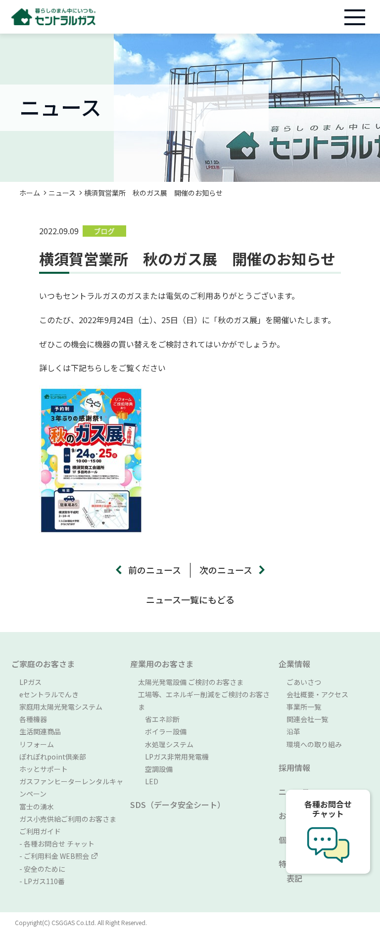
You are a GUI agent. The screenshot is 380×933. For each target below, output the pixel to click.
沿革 (293, 731)
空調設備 (155, 769)
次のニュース (225, 569)
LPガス (30, 682)
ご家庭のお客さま (43, 664)
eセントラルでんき (49, 694)
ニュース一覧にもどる (190, 599)
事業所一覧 (303, 707)
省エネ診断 (159, 719)
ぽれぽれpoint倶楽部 (52, 757)
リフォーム (36, 744)
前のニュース (154, 569)
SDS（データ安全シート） (177, 804)
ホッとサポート (43, 769)
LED (148, 781)
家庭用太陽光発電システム (60, 707)
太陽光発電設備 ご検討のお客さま (190, 682)
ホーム (29, 193)
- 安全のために (42, 869)
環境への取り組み (314, 744)
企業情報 (294, 664)
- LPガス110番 (42, 881)
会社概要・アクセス (317, 694)
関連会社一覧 (307, 719)
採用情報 (294, 767)
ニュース (62, 193)
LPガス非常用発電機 (173, 757)
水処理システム (165, 744)
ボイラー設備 (162, 731)
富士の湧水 (36, 806)
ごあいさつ (303, 682)
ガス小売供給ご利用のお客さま (67, 819)
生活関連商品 (40, 731)
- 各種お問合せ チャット (57, 843)
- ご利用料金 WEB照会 (54, 856)
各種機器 (33, 719)
